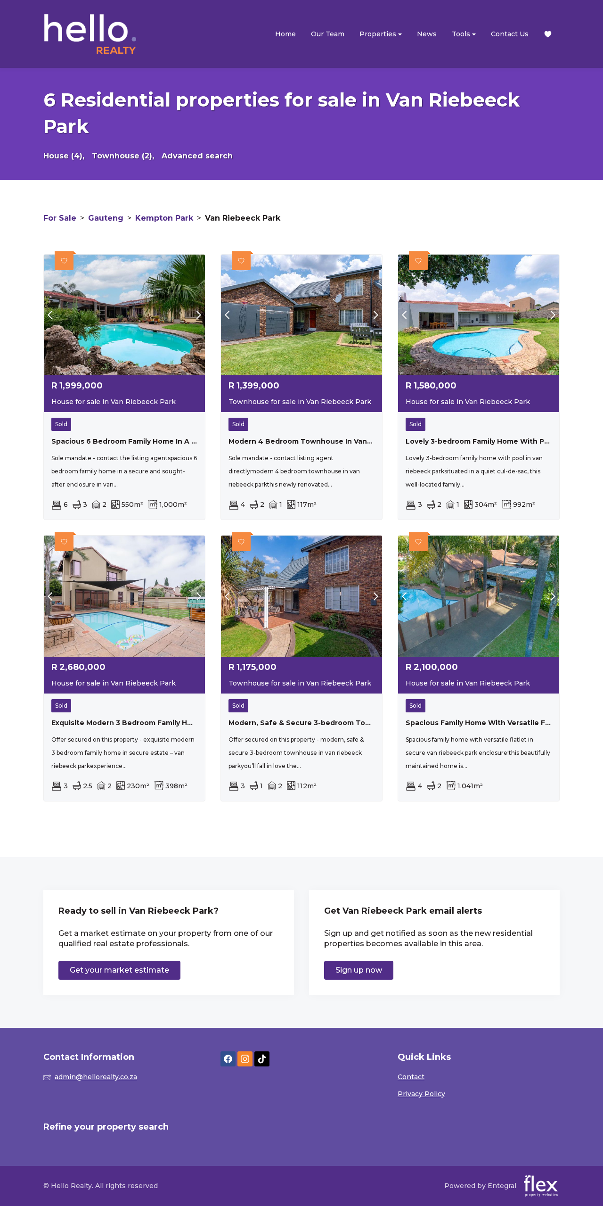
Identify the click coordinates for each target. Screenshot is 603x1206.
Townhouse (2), (123, 155)
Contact (411, 1077)
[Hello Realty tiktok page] (261, 1059)
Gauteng (105, 218)
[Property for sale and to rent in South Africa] (90, 34)
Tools (462, 34)
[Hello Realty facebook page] (228, 1059)
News (427, 34)
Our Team (327, 34)
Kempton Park (164, 218)
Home (285, 34)
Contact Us (510, 34)
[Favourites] (548, 34)
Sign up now (358, 970)
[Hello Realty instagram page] (245, 1059)
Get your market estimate (119, 970)
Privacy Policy (421, 1094)
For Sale (59, 218)
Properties (378, 34)
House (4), (63, 155)
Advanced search (197, 155)
